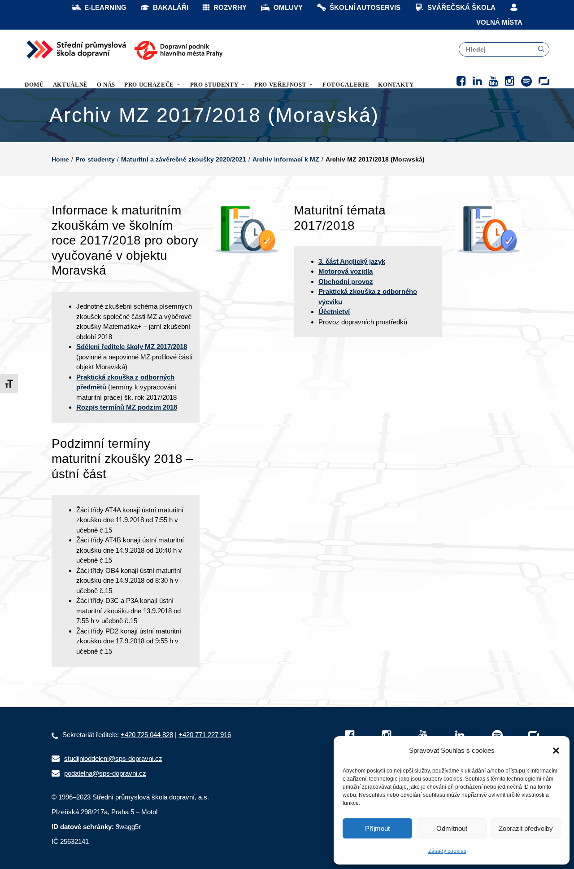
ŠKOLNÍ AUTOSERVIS (365, 7)
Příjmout (377, 828)
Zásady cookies (447, 851)
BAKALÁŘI (170, 7)
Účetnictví (334, 311)
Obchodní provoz (345, 281)
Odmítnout (451, 828)
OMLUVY (288, 7)
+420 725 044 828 (147, 734)
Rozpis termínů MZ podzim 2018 (126, 407)
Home (60, 159)
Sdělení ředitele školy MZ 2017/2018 (131, 346)
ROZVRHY (230, 7)
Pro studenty (95, 159)
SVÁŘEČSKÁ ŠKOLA (461, 7)
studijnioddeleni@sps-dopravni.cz (113, 758)
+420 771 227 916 (204, 734)
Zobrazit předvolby (526, 828)
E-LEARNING (105, 7)
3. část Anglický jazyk (351, 261)
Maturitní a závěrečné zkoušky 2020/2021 (183, 159)
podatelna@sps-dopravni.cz (105, 773)
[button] (556, 750)
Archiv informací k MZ (285, 159)
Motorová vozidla (345, 271)
